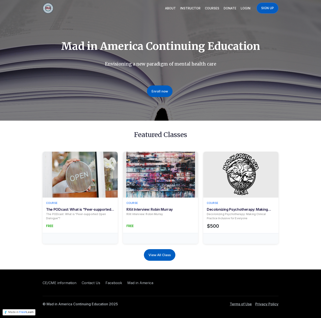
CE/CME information (59, 283)
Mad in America (140, 283)
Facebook (113, 283)
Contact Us (91, 283)
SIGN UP (267, 8)
